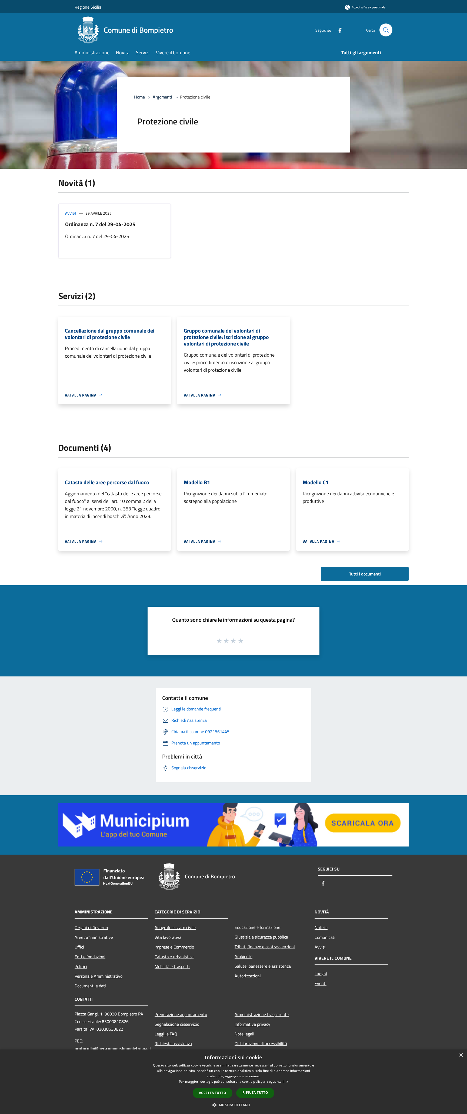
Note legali (244, 1034)
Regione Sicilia (88, 7)
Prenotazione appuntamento (181, 1014)
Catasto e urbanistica (174, 956)
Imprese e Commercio (174, 947)
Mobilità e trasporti (172, 966)
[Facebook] (337, 29)
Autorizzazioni (248, 976)
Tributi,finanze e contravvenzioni (265, 946)
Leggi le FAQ (166, 1034)
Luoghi (321, 973)
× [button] (461, 1055)
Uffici (79, 947)
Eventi (320, 983)
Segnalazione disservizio (177, 1024)
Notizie (321, 927)
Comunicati (325, 937)
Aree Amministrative (94, 937)
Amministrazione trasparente (262, 1014)
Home (139, 97)
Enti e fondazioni (90, 956)
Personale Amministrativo (98, 976)
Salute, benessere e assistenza (263, 966)
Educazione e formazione (257, 927)
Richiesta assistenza (173, 1043)
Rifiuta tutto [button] (255, 1092)
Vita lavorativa (168, 937)
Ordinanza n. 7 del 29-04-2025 (100, 224)
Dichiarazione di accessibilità (261, 1043)
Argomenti (162, 97)
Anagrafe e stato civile (175, 927)
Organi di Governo (91, 927)
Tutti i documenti (365, 574)
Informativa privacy (252, 1024)
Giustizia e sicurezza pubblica (261, 937)
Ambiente (243, 956)
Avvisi (70, 213)
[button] (233, 1105)
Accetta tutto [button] (212, 1093)
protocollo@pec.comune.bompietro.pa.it (113, 1048)
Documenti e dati (90, 986)
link (285, 1081)
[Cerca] (385, 29)
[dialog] (233, 1081)
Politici (81, 966)
